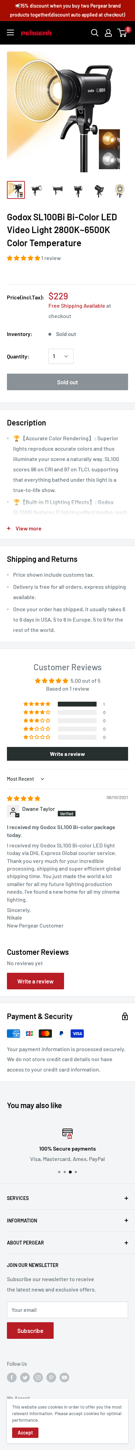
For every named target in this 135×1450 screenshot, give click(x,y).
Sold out (67, 381)
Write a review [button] (67, 753)
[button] (24, 258)
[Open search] (95, 33)
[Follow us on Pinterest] (51, 1377)
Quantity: (18, 356)
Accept (25, 1432)
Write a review (35, 981)
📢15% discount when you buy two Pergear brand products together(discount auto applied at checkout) (67, 10)
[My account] (108, 33)
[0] (122, 33)
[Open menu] (10, 32)
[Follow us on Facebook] (12, 1377)
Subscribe (30, 1330)
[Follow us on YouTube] (64, 1377)
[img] (23, 798)
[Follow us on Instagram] (38, 1377)
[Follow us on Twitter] (25, 1377)
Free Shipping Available (76, 305)
